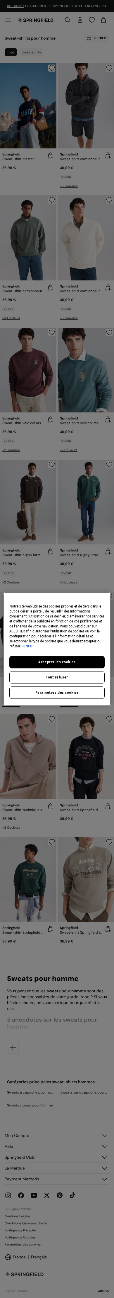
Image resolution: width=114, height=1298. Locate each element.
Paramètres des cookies (57, 692)
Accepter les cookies (56, 662)
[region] (57, 649)
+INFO (27, 646)
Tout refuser (57, 677)
